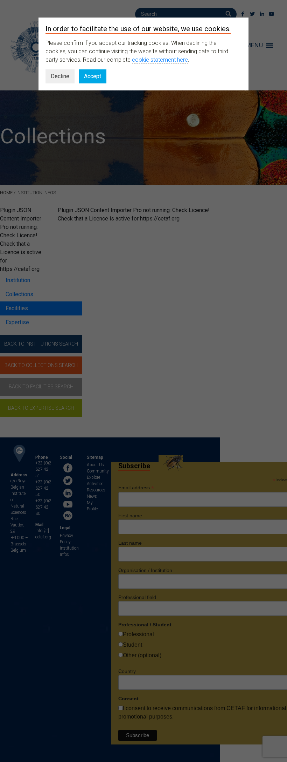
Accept (92, 76)
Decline (60, 76)
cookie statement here (160, 59)
